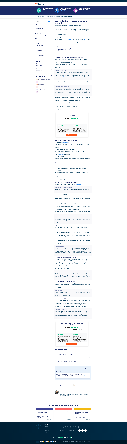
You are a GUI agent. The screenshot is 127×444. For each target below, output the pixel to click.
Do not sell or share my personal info (77, 441)
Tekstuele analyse (39, 48)
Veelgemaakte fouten (39, 65)
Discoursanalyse (39, 50)
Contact (80, 424)
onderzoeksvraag (78, 184)
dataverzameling (65, 142)
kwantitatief (69, 39)
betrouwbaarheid (61, 154)
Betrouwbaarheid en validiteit (40, 36)
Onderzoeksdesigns (39, 33)
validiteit (65, 173)
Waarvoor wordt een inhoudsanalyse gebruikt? (65, 48)
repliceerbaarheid (87, 267)
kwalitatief (85, 39)
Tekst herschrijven (72, 427)
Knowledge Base (75, 3)
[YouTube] (79, 430)
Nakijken (54, 3)
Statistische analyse (40, 45)
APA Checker (62, 430)
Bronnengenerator (63, 432)
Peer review (38, 58)
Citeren (59, 3)
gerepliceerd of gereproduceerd (69, 152)
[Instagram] (82, 430)
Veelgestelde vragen (61, 53)
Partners (47, 430)
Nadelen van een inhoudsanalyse (63, 50)
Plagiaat (48, 3)
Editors (46, 426)
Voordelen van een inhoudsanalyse (64, 49)
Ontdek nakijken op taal (71, 134)
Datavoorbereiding (39, 41)
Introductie (37, 26)
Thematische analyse (40, 53)
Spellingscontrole (72, 430)
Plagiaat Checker (63, 427)
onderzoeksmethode (74, 27)
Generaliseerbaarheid (39, 28)
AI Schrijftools (66, 3)
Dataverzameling (38, 40)
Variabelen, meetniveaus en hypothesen (42, 35)
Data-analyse (38, 43)
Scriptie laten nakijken (64, 426)
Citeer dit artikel (86, 375)
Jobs (46, 427)
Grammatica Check (72, 426)
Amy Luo (69, 25)
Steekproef (38, 38)
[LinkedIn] (85, 430)
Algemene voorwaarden (49, 432)
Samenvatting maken (72, 429)
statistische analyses (61, 76)
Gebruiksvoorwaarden (66, 441)
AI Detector (62, 429)
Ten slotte (66, 92)
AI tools (37, 63)
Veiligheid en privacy (87, 441)
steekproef (73, 212)
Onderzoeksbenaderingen (40, 31)
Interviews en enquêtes (40, 55)
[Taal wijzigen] (37, 442)
